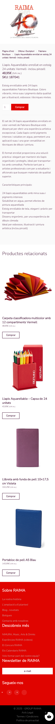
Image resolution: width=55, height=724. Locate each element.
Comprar (19, 107)
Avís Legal (27, 712)
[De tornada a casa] (24, 22)
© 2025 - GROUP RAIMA (27, 708)
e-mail (27, 671)
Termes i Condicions (27, 716)
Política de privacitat (27, 720)
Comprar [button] (11, 335)
